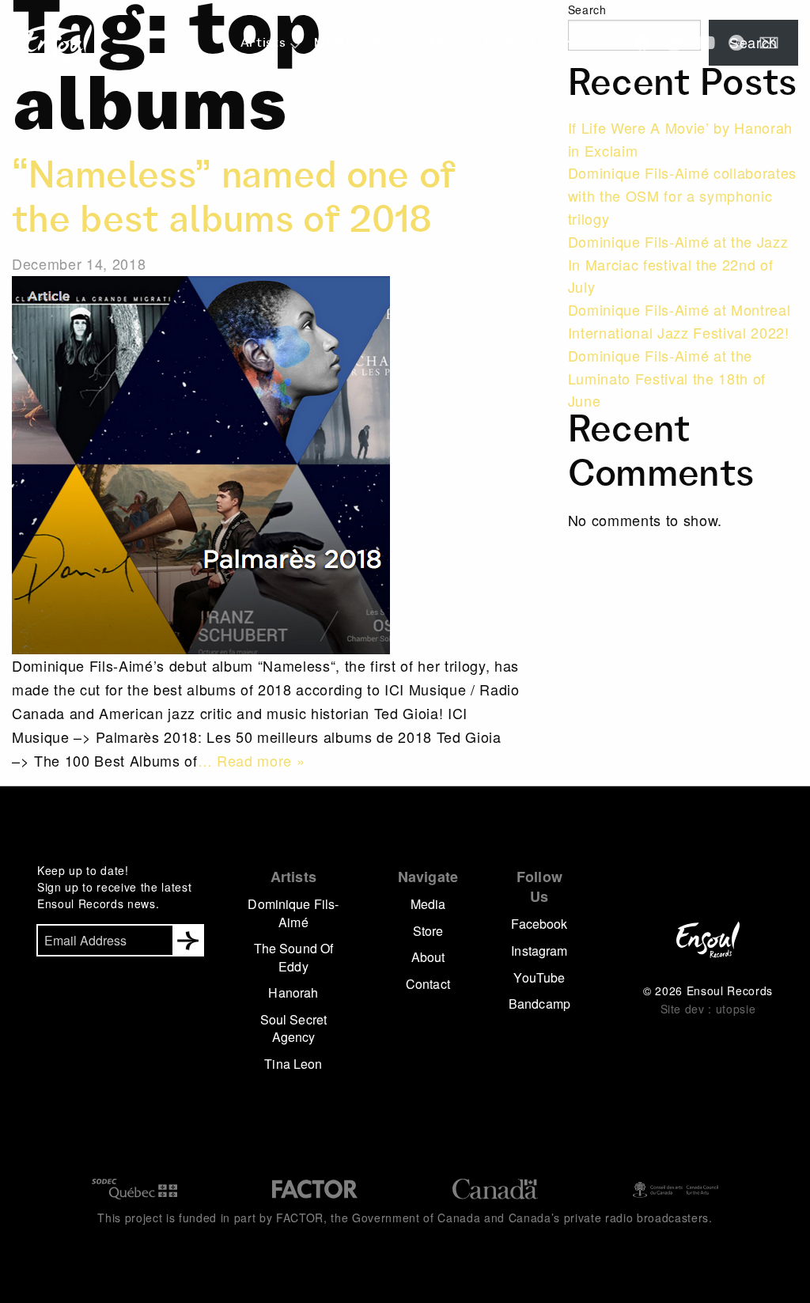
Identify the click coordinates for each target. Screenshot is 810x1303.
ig (673, 42)
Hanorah (293, 992)
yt (705, 42)
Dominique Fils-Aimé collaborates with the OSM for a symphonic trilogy (682, 195)
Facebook (539, 924)
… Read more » (251, 760)
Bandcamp (539, 1003)
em (768, 42)
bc (737, 42)
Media (333, 44)
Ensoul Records (58, 44)
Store (390, 44)
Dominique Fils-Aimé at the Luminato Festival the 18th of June (667, 378)
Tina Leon (293, 1064)
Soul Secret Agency (293, 1028)
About (446, 44)
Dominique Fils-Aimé (293, 912)
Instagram (539, 950)
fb (642, 42)
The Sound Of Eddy (294, 957)
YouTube (539, 977)
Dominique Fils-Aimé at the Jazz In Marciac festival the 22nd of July (678, 264)
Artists (263, 44)
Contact (510, 44)
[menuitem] (268, 44)
